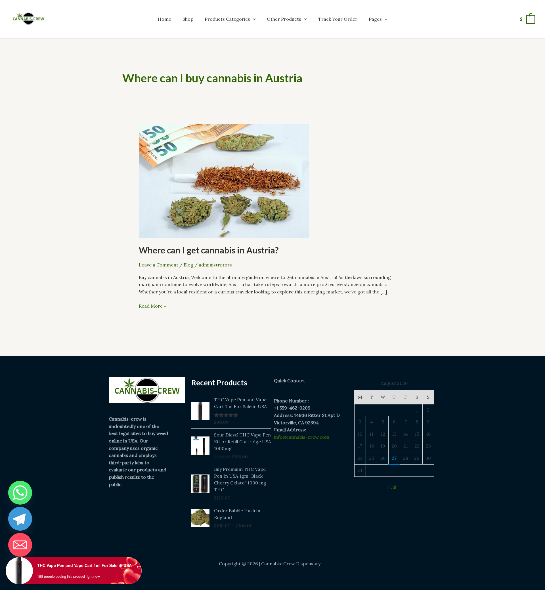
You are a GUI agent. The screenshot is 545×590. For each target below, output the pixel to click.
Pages (375, 19)
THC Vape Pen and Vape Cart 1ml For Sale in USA (84, 565)
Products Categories (227, 19)
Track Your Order (337, 19)
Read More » (152, 306)
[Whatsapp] (20, 493)
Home (164, 19)
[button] (253, 19)
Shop (188, 19)
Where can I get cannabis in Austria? (209, 250)
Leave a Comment (158, 265)
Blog (188, 265)
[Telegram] (20, 519)
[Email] (20, 545)
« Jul (391, 487)
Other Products (284, 19)
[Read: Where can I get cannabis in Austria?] (224, 180)
